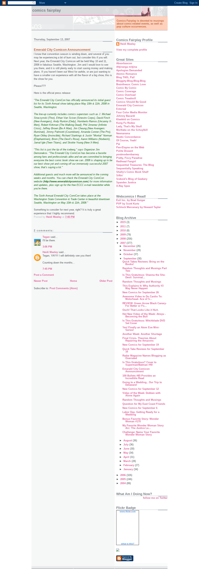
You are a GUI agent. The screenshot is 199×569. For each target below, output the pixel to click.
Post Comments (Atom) (64, 288)
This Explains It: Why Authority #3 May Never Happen (142, 287)
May (126, 452)
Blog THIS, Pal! (125, 77)
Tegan (46, 236)
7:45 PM (47, 268)
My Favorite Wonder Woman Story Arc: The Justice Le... (143, 426)
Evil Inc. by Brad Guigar (130, 200)
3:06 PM (47, 246)
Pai (118, 143)
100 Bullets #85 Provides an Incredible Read (139, 377)
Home (73, 280)
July (126, 444)
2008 (123, 238)
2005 (123, 479)
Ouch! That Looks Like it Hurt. (140, 309)
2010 (123, 230)
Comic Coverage (126, 91)
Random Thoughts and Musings (141, 281)
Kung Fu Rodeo (125, 122)
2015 (123, 222)
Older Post (106, 280)
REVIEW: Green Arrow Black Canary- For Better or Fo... (144, 304)
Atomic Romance (126, 73)
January (128, 469)
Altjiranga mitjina (126, 66)
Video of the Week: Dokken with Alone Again (141, 394)
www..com (128, 511)
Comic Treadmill (126, 98)
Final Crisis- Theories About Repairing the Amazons (139, 339)
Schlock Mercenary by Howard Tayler (138, 207)
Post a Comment (44, 274)
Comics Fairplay (46, 10)
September (130, 258)
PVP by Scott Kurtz (127, 203)
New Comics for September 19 (140, 344)
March (127, 461)
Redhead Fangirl (126, 161)
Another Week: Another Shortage (142, 334)
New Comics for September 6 (139, 408)
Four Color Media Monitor (131, 112)
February (129, 465)
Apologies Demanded (129, 70)
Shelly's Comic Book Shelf (132, 171)
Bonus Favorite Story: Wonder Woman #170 (140, 420)
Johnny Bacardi (125, 115)
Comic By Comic (126, 87)
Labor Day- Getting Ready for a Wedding (140, 413)
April (126, 457)
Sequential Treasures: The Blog (135, 164)
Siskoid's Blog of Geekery (131, 178)
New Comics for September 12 (140, 388)
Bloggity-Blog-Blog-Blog (131, 80)
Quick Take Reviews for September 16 (143, 350)
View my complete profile (131, 49)
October (128, 254)
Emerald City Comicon (129, 105)
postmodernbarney (127, 154)
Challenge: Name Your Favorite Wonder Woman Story (141, 433)
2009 (123, 234)
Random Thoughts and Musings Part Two (144, 269)
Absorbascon (124, 63)
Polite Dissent (124, 150)
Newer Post (40, 280)
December (129, 246)
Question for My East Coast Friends (143, 403)
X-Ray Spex (123, 185)
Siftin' (119, 175)
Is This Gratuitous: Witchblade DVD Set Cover (143, 322)
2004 (123, 483)
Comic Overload (126, 94)
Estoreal (121, 108)
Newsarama (123, 133)
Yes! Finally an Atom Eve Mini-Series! (140, 328)
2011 (123, 226)
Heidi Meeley (50, 252)
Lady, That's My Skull (129, 126)
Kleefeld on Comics (128, 119)
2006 (123, 475)
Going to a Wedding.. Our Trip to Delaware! (142, 383)
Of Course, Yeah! (126, 140)
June (126, 448)
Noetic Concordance (128, 136)
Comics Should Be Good (131, 101)
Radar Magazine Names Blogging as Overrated (144, 357)
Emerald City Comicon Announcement (136, 370)
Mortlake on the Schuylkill (132, 129)
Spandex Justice (126, 182)
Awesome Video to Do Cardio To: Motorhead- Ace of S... (142, 297)
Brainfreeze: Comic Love (131, 84)
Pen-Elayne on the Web (130, 147)
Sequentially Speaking (129, 168)
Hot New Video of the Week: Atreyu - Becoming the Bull (144, 315)
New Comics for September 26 (140, 292)
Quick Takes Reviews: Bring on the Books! (143, 263)
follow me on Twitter (155, 497)
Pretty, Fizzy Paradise (129, 157)
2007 (123, 242)
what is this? (127, 544)
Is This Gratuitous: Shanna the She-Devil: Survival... (143, 276)
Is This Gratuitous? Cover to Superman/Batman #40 (139, 363)
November (129, 250)
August (128, 440)
